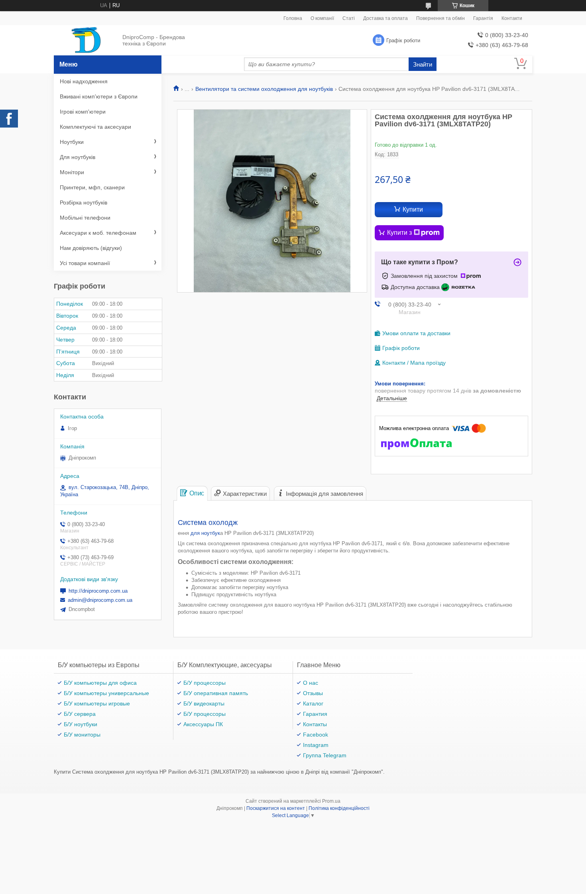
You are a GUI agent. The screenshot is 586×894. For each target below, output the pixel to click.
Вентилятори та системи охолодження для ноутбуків (264, 89)
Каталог (313, 703)
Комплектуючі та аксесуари (95, 127)
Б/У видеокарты (203, 703)
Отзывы (313, 693)
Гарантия (315, 714)
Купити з (399, 232)
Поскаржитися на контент (275, 808)
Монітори (72, 172)
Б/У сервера (80, 714)
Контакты (315, 724)
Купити (413, 209)
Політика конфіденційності (339, 808)
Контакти (511, 18)
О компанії (322, 18)
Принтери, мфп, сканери (92, 187)
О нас (310, 683)
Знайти (422, 64)
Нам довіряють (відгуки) (91, 248)
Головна (292, 18)
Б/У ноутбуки (80, 724)
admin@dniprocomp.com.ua (100, 600)
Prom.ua (331, 801)
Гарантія (483, 18)
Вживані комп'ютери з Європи (99, 96)
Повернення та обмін (440, 18)
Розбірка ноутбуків (83, 202)
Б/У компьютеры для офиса (100, 683)
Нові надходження (84, 81)
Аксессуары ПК (203, 724)
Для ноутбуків (77, 157)
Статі (348, 18)
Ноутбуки (72, 142)
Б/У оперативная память (215, 693)
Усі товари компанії (85, 263)
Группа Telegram (324, 755)
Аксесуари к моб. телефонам (98, 233)
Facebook (315, 734)
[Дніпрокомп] (86, 41)
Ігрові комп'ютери (83, 111)
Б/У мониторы (82, 734)
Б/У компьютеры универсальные (106, 693)
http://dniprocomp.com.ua (98, 591)
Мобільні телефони (85, 217)
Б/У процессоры (204, 683)
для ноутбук (205, 533)
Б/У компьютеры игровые (97, 703)
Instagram (315, 745)
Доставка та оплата (385, 18)
